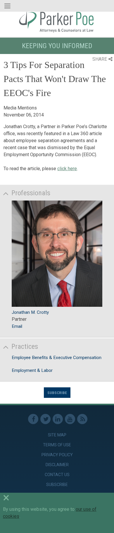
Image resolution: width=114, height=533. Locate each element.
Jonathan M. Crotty (30, 312)
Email (17, 326)
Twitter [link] (45, 419)
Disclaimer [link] (57, 464)
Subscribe (57, 392)
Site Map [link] (57, 435)
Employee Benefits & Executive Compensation (56, 357)
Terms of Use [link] (57, 445)
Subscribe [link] (57, 484)
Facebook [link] (33, 419)
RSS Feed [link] (82, 419)
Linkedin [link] (58, 419)
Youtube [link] (70, 419)
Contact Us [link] (57, 474)
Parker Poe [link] (57, 21)
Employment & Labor (32, 370)
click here (67, 168)
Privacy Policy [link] (57, 454)
